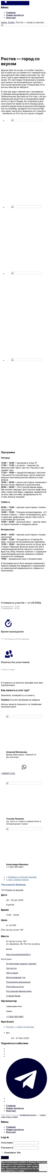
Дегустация (12, 973)
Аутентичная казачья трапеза (21, 963)
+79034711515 (8, 773)
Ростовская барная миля (18, 991)
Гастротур (11, 968)
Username (7, 1142)
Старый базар (13, 996)
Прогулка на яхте (15, 986)
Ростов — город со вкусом (20, 1027)
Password (7, 1147)
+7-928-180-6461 (14, 1016)
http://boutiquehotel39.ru (18, 954)
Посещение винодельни (18, 982)
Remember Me (12, 1152)
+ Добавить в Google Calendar (21, 877)
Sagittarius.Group (28, 1115)
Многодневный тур (15, 977)
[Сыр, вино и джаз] (15, 3)
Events (11, 22)
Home (4, 22)
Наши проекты (15, 15)
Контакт (11, 17)
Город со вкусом (14, 890)
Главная (11, 12)
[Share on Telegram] (26, 1098)
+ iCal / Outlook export (17, 879)
